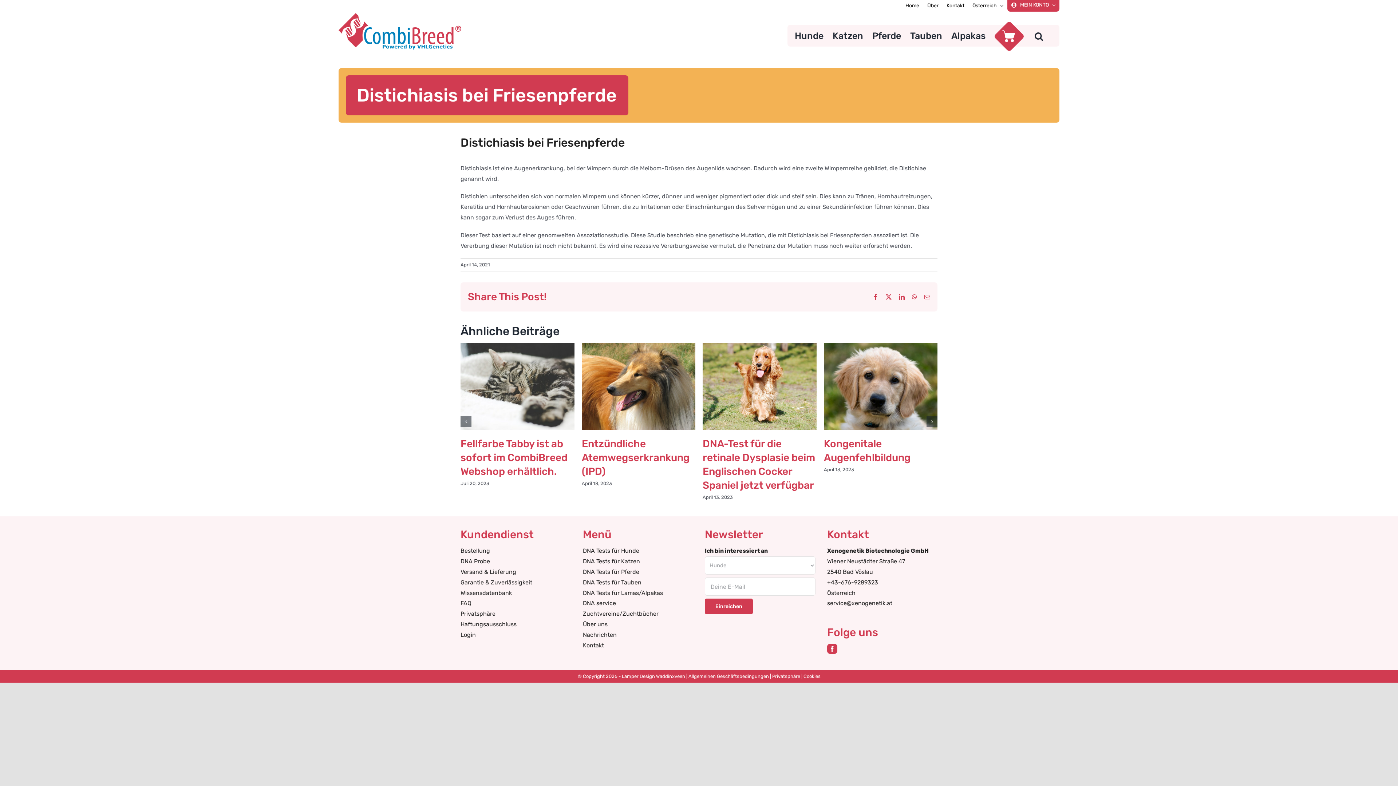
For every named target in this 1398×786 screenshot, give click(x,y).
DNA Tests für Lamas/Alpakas (623, 593)
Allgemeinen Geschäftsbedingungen (728, 676)
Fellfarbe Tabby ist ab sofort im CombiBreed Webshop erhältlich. (514, 457)
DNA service (599, 603)
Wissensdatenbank (486, 593)
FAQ (466, 603)
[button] (1039, 36)
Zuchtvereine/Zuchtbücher (621, 613)
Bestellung (475, 550)
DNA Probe (475, 561)
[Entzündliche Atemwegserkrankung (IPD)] (639, 346)
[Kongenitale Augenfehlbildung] (881, 346)
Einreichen (728, 606)
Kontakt (593, 645)
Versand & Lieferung (488, 571)
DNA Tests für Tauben (612, 582)
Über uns (595, 624)
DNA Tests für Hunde (611, 550)
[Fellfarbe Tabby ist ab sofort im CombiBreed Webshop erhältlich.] (517, 346)
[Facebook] (832, 649)
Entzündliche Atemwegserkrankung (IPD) (636, 457)
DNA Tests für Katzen (611, 561)
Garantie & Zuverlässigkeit (496, 582)
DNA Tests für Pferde (611, 571)
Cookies (812, 676)
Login (468, 634)
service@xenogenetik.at (859, 603)
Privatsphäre (478, 613)
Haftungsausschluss (489, 624)
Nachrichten (600, 634)
